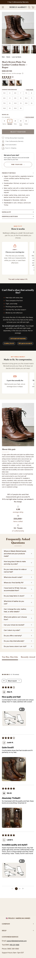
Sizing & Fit (6, 212)
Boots (8, 57)
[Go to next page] (23, 888)
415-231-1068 (14, 945)
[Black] (5, 83)
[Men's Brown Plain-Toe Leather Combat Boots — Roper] (6, 49)
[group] (18, 2)
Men (3, 57)
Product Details (9, 173)
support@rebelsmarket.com (17, 941)
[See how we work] (23, 73)
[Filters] (4, 681)
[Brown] (12, 83)
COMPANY (6, 924)
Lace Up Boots (16, 57)
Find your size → (18, 164)
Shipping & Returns (10, 216)
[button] (29, 7)
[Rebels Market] (18, 7)
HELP (4, 930)
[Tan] (19, 83)
